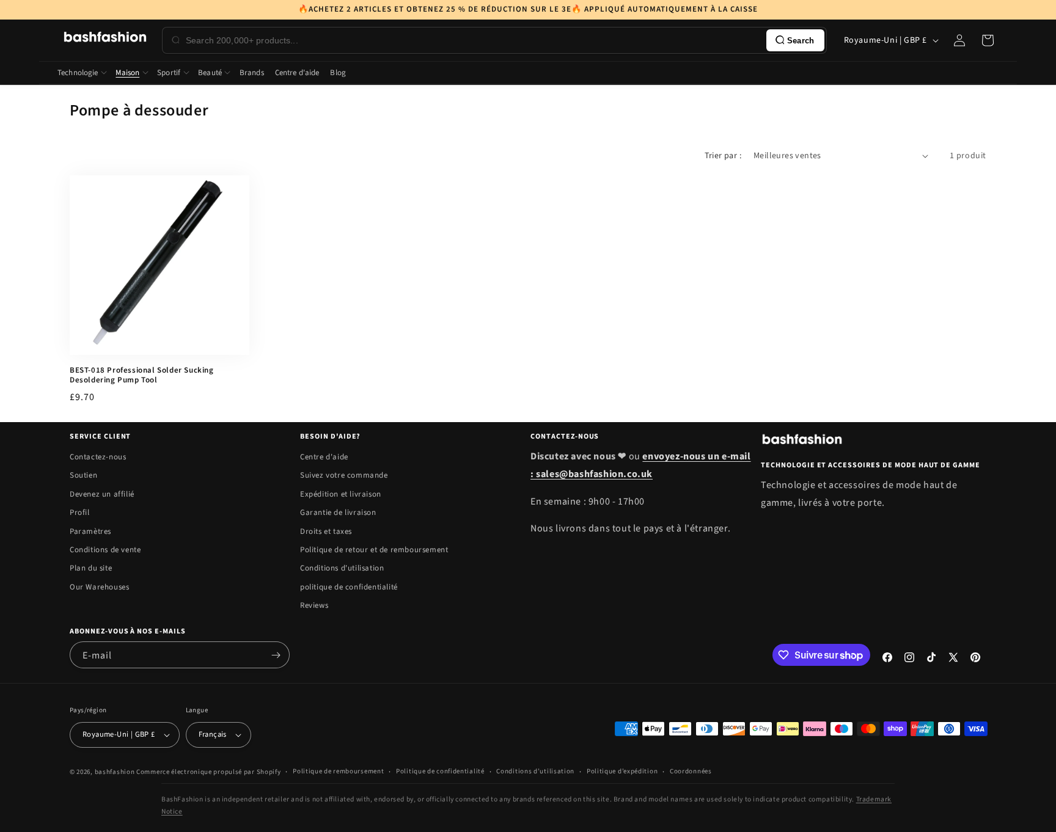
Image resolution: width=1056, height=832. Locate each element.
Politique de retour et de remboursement (374, 549)
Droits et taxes (326, 531)
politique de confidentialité (349, 587)
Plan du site (91, 568)
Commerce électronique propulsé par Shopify (208, 771)
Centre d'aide (324, 456)
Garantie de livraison (338, 512)
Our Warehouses (99, 587)
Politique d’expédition (622, 771)
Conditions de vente (105, 549)
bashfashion (115, 771)
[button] (987, 40)
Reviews (314, 605)
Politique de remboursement (338, 771)
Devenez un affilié (102, 494)
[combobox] (473, 40)
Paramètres (90, 531)
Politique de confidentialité (440, 771)
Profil (80, 512)
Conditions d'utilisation (342, 568)
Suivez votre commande (344, 475)
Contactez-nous (98, 456)
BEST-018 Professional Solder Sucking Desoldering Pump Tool (142, 375)
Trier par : (723, 156)
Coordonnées (691, 771)
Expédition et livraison (340, 494)
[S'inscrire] (275, 654)
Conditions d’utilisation (535, 771)
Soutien (83, 475)
